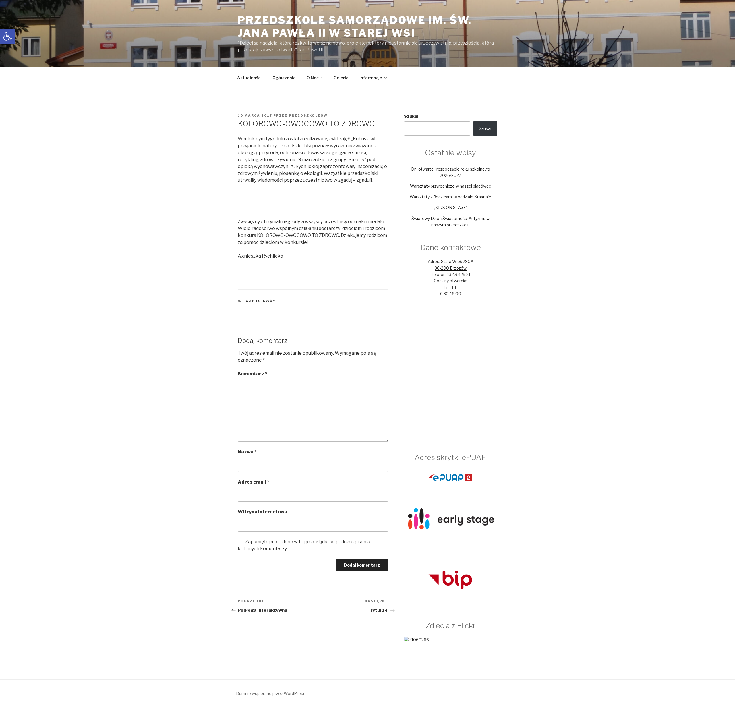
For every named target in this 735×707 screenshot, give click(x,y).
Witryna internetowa (262, 512)
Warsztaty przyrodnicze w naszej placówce (450, 185)
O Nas (313, 77)
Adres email (253, 482)
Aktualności (249, 77)
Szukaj (411, 116)
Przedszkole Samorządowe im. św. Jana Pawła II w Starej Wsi (355, 26)
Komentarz (252, 373)
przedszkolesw (308, 115)
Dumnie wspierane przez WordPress (270, 693)
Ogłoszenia (284, 77)
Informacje (370, 77)
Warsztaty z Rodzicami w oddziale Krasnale (450, 196)
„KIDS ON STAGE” (451, 207)
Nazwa (247, 452)
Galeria (341, 77)
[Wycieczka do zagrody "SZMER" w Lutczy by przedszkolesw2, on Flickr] (416, 639)
